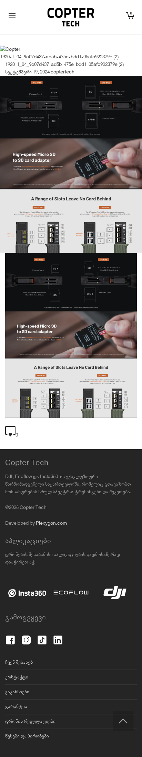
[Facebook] (10, 636)
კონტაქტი (16, 677)
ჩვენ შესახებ (19, 662)
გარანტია (16, 706)
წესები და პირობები (27, 736)
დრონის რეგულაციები (30, 721)
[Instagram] (26, 636)
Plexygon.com (51, 523)
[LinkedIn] (58, 636)
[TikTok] (42, 636)
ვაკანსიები (17, 692)
